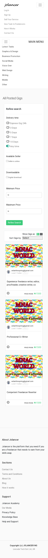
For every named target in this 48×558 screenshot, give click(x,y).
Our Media (6, 508)
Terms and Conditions (12, 474)
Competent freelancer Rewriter (21, 392)
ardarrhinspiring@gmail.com (22, 271)
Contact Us (9, 33)
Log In (6, 10)
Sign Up (7, 15)
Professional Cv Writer (17, 337)
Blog (4, 483)
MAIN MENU (36, 41)
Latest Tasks (8, 47)
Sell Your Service (11, 19)
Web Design (7, 70)
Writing (5, 75)
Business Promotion (11, 56)
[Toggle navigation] (40, 5)
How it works (8, 487)
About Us (6, 478)
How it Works (9, 29)
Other (4, 84)
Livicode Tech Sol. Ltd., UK (24, 549)
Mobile (5, 80)
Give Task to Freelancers (14, 24)
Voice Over (7, 65)
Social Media (7, 61)
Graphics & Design (10, 51)
